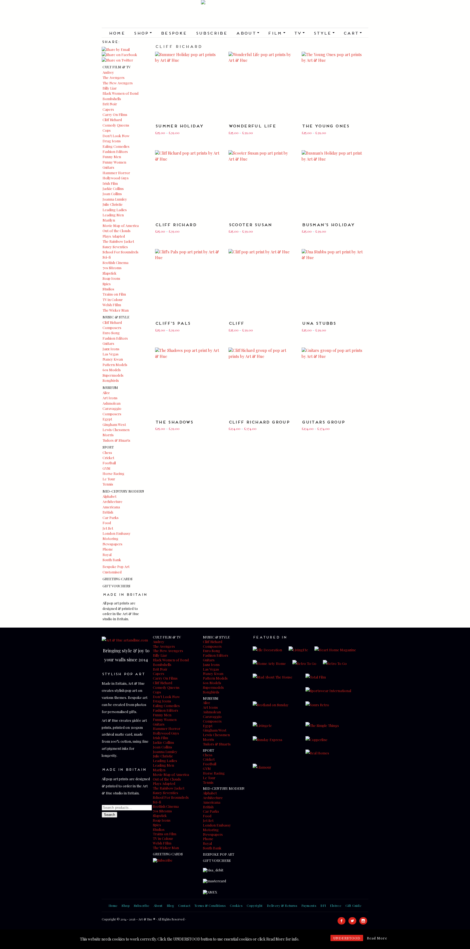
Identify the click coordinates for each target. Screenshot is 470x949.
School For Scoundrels (120, 252)
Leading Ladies (115, 209)
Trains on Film (114, 294)
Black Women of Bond (120, 93)
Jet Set (108, 528)
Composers (112, 327)
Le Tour (109, 479)
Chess (107, 452)
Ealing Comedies (116, 146)
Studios (108, 289)
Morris (108, 434)
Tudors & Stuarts (116, 440)
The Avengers (114, 77)
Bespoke (173, 33)
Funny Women (114, 162)
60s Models (112, 369)
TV (299, 33)
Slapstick (109, 273)
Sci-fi (107, 257)
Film (276, 33)
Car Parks (111, 517)
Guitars (108, 167)
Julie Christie (113, 204)
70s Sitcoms (112, 267)
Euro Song (111, 332)
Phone (108, 549)
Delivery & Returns (282, 905)
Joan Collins (112, 193)
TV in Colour (113, 299)
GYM (106, 468)
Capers (108, 109)
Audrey (108, 72)
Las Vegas (111, 354)
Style (324, 33)
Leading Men (113, 215)
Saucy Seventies (115, 246)
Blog (170, 905)
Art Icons (110, 397)
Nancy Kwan (113, 359)
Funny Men (112, 156)
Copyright (255, 905)
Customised (112, 572)
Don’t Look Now (116, 135)
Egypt (107, 419)
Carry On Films (115, 114)
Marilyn (109, 220)
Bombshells (112, 98)
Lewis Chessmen (116, 429)
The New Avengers (118, 83)
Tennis (108, 484)
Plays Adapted (114, 236)
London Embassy (117, 533)
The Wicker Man (116, 310)
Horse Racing (113, 473)
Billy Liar (110, 88)
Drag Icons (112, 141)
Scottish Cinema (115, 262)
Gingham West (114, 424)
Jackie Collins (113, 188)
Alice (106, 392)
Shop (143, 33)
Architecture (112, 501)
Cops (107, 130)
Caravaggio (112, 408)
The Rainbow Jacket (118, 241)
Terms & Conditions (210, 905)
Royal (107, 554)
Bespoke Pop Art (116, 566)
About (247, 33)
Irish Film (110, 183)
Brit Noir (110, 104)
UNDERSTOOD (346, 938)
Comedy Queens (116, 125)
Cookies (236, 905)
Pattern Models (115, 364)
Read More (377, 938)
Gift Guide (353, 905)
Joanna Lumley (115, 199)
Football (109, 462)
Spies (107, 283)
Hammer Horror (116, 172)
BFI (323, 905)
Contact (184, 905)
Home (117, 33)
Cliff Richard (112, 119)
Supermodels (113, 375)
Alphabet (109, 496)
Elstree (335, 905)
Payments (308, 905)
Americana (111, 507)
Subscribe (211, 33)
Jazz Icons (111, 348)
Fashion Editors (115, 151)
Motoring (110, 538)
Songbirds (111, 380)
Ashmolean (111, 403)
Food (107, 522)
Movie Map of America (121, 225)
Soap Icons (111, 278)
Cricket (108, 457)
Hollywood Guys (116, 178)
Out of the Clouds (117, 230)
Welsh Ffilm (112, 304)
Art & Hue (235, 14)
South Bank (112, 559)
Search (109, 815)
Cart (352, 33)
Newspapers (112, 544)
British (108, 512)
